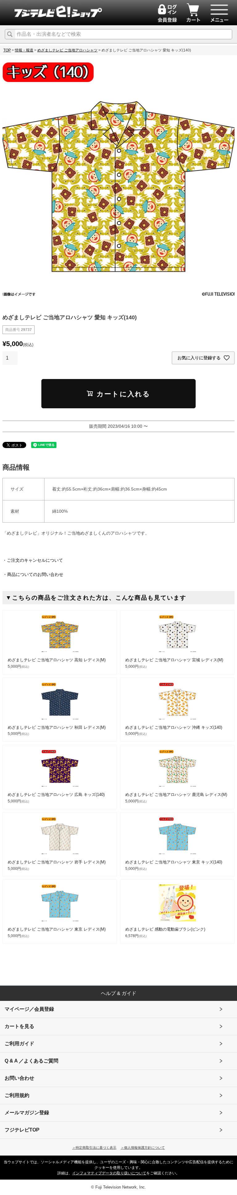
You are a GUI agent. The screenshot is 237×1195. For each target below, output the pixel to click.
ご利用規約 (17, 1095)
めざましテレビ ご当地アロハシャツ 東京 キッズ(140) (173, 862)
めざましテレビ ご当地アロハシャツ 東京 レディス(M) (57, 929)
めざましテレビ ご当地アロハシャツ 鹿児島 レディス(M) (176, 794)
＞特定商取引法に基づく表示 (94, 1147)
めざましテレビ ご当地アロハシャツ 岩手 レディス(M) (57, 862)
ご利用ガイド (19, 1043)
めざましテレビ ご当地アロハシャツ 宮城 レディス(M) (174, 660)
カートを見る (19, 1026)
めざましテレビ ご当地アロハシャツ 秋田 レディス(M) (57, 727)
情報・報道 (24, 50)
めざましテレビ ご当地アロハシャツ (67, 50)
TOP (7, 50)
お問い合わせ (19, 1078)
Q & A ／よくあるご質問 (31, 1060)
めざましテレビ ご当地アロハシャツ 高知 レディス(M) (57, 660)
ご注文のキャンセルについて (35, 560)
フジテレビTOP (22, 1129)
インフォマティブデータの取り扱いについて (109, 1173)
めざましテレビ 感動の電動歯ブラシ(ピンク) (165, 929)
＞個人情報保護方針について (143, 1147)
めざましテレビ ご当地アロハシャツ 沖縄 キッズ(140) (173, 727)
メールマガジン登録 (27, 1112)
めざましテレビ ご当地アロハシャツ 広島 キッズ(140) (56, 794)
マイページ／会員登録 (29, 1009)
